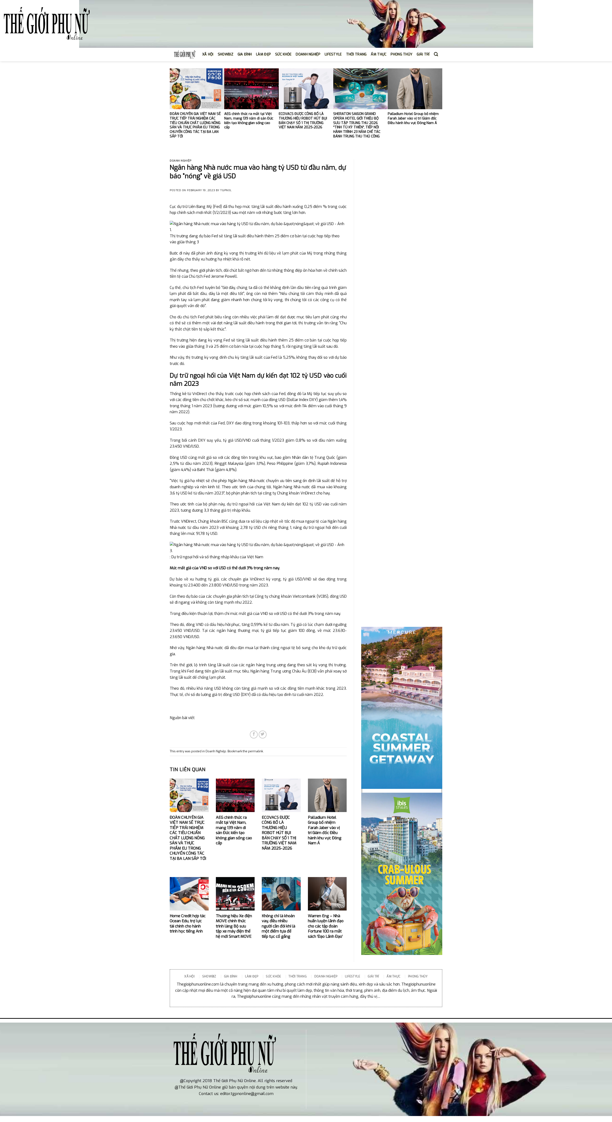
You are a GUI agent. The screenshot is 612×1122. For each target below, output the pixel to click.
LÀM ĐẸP (263, 54)
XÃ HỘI (207, 54)
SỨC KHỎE (283, 54)
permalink (255, 751)
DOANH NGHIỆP (308, 54)
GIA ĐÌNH (245, 54)
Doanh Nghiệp (180, 161)
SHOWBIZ (225, 54)
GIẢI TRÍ (423, 54)
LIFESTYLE (333, 54)
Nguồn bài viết (182, 717)
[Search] (436, 54)
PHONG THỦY (401, 54)
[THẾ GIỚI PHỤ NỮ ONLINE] (47, 24)
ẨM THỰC (378, 54)
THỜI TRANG (356, 54)
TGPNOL (225, 190)
